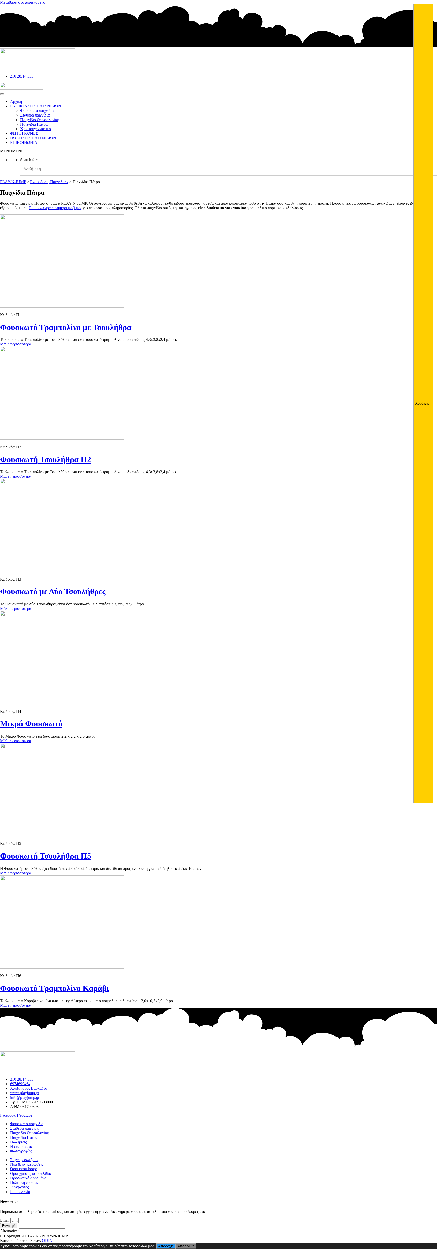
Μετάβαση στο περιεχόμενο (22, 2)
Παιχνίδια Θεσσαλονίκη (39, 120)
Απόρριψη (185, 1246)
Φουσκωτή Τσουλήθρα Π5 (45, 855)
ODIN (47, 1240)
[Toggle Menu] (2, 94)
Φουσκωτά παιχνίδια (37, 110)
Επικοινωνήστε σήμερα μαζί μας (55, 208)
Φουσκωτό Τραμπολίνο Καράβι (54, 988)
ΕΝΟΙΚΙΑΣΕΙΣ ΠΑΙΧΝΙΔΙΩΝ (35, 106)
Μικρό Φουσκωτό (31, 723)
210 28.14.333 (21, 76)
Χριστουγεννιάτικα (35, 129)
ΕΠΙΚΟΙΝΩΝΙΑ (23, 142)
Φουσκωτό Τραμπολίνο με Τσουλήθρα (66, 327)
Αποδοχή (165, 1246)
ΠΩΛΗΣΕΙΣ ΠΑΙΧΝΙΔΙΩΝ (33, 138)
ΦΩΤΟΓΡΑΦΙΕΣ (24, 133)
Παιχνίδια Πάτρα (34, 124)
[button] (12, 151)
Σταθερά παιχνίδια (35, 115)
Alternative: (9, 1231)
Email (5, 1220)
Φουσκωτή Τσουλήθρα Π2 (45, 459)
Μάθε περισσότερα (15, 344)
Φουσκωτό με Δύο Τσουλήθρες (53, 591)
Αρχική (16, 101)
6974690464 (20, 1084)
